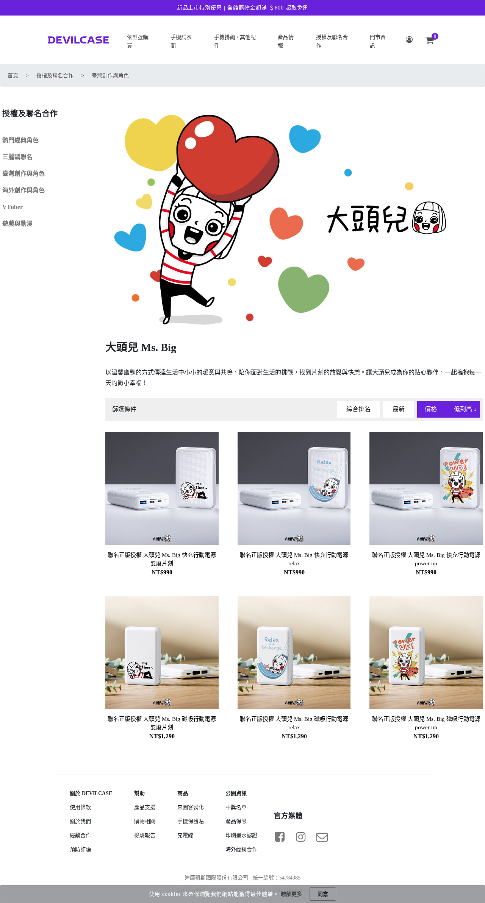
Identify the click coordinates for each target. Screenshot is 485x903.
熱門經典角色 (20, 140)
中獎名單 (236, 807)
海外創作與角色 (23, 190)
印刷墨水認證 (241, 835)
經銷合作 (80, 835)
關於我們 (80, 821)
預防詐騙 (80, 849)
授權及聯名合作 (332, 41)
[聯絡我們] (322, 836)
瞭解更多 (291, 894)
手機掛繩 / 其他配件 (235, 41)
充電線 (185, 835)
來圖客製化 (190, 807)
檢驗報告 (144, 835)
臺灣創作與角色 (110, 75)
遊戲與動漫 (17, 223)
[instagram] (300, 836)
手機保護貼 (190, 821)
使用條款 (80, 807)
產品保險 (236, 821)
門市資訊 (378, 41)
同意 (323, 894)
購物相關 (144, 821)
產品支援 (144, 807)
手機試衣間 (181, 41)
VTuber (12, 207)
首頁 (13, 75)
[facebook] (279, 836)
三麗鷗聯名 (17, 157)
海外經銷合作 (241, 849)
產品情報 (286, 41)
